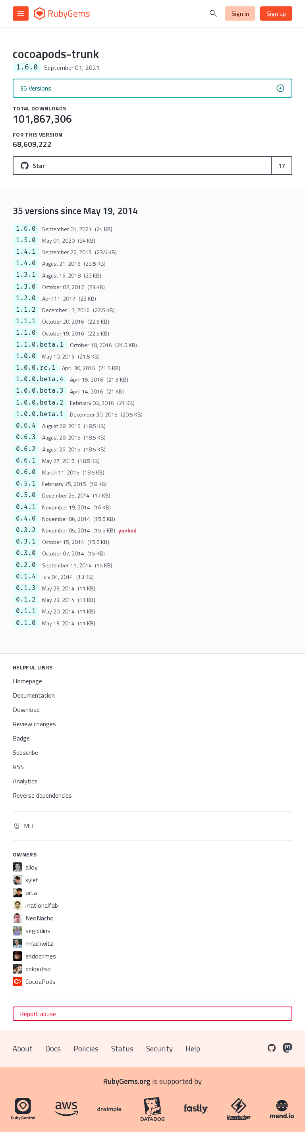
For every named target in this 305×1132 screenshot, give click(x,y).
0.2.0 (26, 565)
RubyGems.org (127, 1081)
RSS (18, 766)
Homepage (27, 681)
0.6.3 (26, 437)
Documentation (34, 695)
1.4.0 (26, 263)
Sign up (276, 13)
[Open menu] (21, 13)
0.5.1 (26, 484)
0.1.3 (26, 588)
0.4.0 (26, 519)
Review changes (34, 724)
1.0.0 (26, 356)
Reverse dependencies (42, 795)
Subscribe (25, 752)
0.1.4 (26, 576)
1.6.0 (26, 229)
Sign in (240, 13)
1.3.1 (26, 275)
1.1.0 (26, 333)
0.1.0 (26, 623)
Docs (53, 1048)
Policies (85, 1048)
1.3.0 (26, 287)
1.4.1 (26, 252)
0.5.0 (26, 495)
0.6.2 (26, 449)
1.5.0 (26, 240)
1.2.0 (26, 298)
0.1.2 (26, 600)
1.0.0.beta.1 (40, 414)
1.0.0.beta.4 (40, 379)
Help (192, 1048)
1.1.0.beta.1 (40, 345)
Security (159, 1048)
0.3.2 (26, 530)
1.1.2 (26, 310)
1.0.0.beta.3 (40, 391)
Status (122, 1048)
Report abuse (38, 1013)
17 (281, 165)
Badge (21, 738)
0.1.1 (26, 611)
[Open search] (213, 13)
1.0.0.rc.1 (36, 368)
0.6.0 (26, 472)
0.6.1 (26, 461)
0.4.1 (26, 507)
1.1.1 (26, 321)
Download (26, 709)
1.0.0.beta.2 (40, 403)
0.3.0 (26, 553)
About (23, 1048)
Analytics (25, 781)
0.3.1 (26, 542)
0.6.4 (26, 426)
